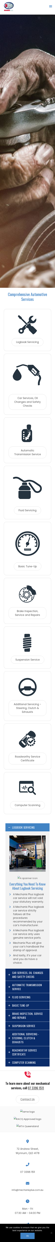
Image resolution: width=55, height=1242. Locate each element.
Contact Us (27, 1099)
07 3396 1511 (36, 1087)
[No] (51, 1232)
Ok (27, 1236)
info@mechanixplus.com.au (27, 1190)
